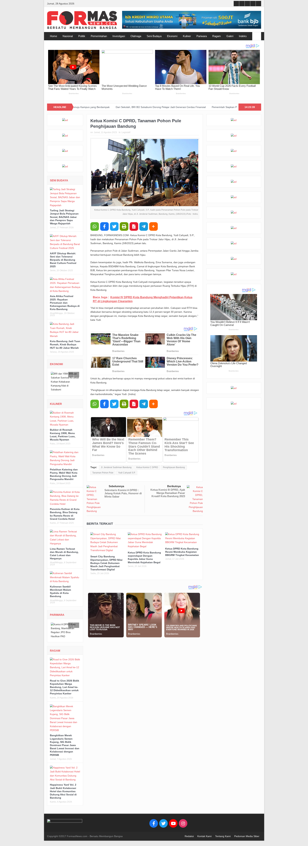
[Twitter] (163, 819)
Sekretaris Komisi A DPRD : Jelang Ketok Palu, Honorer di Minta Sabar (123, 493)
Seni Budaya (154, 36)
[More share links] (153, 226)
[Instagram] (183, 819)
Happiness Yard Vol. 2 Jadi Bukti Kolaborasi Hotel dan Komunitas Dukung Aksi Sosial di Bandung (63, 787)
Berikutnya (174, 486)
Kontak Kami (204, 832)
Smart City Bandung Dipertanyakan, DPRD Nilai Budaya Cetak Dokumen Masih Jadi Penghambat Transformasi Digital (106, 563)
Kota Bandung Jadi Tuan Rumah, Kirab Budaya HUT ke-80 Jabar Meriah (65, 344)
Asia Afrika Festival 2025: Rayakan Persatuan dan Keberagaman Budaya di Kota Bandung (65, 303)
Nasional (68, 36)
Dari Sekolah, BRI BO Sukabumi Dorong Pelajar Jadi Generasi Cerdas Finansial (117, 107)
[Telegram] (143, 226)
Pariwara (201, 36)
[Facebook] (153, 819)
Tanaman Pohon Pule (102, 472)
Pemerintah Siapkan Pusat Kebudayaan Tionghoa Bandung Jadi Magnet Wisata (213, 107)
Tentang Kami (223, 832)
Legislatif (126, 132)
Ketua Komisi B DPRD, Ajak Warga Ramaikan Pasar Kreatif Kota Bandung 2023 (167, 493)
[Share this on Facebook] (104, 226)
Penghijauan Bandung (174, 467)
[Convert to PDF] (134, 226)
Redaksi (189, 832)
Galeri (229, 36)
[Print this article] (124, 226)
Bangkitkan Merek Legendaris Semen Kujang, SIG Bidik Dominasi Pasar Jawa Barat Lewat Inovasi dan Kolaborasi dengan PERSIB (64, 741)
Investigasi (118, 36)
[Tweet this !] (114, 226)
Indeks (243, 36)
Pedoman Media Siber (246, 832)
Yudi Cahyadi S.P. (126, 472)
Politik (81, 36)
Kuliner (187, 36)
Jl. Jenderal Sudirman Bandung (116, 467)
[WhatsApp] (94, 226)
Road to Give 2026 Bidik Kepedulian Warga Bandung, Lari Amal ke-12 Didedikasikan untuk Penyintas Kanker (64, 683)
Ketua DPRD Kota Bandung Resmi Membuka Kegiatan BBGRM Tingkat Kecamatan (182, 551)
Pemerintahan (99, 36)
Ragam (216, 36)
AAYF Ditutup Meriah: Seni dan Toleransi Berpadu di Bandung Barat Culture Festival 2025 (63, 260)
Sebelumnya (116, 486)
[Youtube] (173, 819)
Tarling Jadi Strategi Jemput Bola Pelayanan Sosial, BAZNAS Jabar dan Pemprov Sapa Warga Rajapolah (64, 217)
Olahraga (135, 36)
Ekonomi (172, 36)
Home (53, 36)
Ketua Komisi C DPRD (147, 467)
